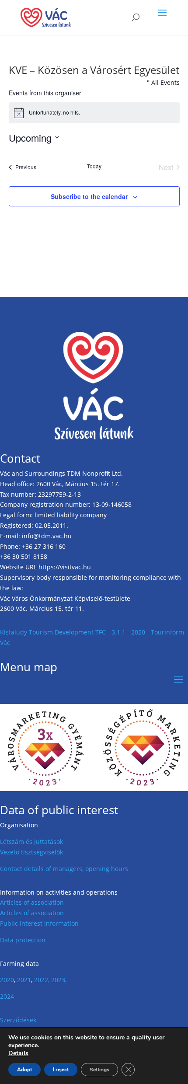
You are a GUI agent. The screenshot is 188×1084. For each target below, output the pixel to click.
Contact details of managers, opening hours (64, 868)
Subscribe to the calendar (89, 196)
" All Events (163, 82)
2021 (24, 980)
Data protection (22, 940)
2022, (41, 980)
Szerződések (18, 1020)
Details (18, 1053)
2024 (7, 996)
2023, (58, 980)
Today (94, 166)
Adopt (24, 1069)
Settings (99, 1069)
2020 (7, 980)
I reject (61, 1069)
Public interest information (39, 923)
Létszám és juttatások (31, 841)
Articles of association (32, 902)
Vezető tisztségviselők (31, 852)
